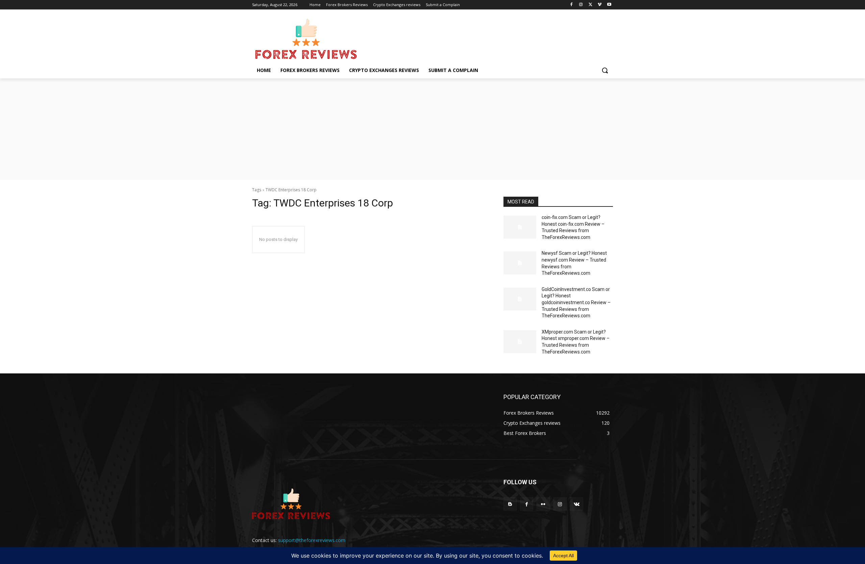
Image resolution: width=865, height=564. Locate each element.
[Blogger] (510, 504)
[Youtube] (609, 5)
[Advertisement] (432, 129)
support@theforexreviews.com (311, 540)
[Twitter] (590, 5)
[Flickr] (543, 504)
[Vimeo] (599, 5)
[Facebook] (571, 5)
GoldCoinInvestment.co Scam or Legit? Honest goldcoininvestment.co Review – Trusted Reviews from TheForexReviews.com (576, 302)
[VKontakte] (576, 504)
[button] (605, 70)
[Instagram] (581, 5)
